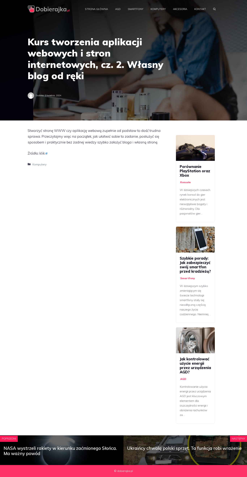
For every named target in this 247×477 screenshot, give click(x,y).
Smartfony (135, 9)
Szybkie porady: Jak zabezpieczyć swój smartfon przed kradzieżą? (195, 265)
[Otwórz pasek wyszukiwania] (214, 9)
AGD (118, 9)
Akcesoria (180, 9)
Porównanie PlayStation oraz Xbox (195, 171)
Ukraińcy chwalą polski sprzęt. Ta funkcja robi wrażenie (184, 448)
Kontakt (200, 9)
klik (42, 153)
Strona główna (96, 9)
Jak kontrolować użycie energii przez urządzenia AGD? (195, 365)
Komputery (158, 9)
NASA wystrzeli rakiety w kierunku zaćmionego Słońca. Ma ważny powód (60, 450)
